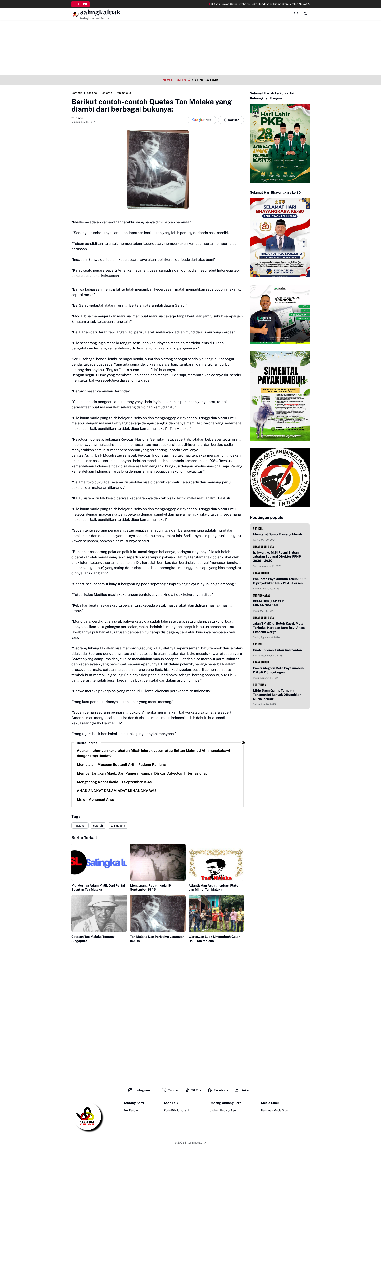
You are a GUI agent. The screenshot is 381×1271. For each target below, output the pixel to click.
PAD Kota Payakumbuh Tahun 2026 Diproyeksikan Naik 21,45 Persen (280, 581)
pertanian (259, 684)
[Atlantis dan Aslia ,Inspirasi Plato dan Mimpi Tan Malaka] (216, 862)
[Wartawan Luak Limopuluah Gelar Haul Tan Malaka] (216, 913)
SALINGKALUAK (196, 1142)
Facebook (221, 1090)
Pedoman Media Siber (275, 1110)
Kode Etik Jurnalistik (177, 1110)
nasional (80, 825)
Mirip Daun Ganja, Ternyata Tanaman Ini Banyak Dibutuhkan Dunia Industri (277, 695)
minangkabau (262, 595)
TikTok (196, 1090)
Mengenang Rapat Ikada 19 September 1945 (114, 782)
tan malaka (118, 825)
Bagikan (233, 119)
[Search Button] (306, 14)
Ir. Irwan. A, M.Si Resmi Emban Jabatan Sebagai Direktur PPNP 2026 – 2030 (277, 557)
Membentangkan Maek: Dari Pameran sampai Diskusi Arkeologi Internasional (142, 773)
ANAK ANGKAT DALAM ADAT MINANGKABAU (116, 791)
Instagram (142, 1090)
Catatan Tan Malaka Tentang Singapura (93, 939)
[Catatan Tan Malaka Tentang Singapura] (99, 913)
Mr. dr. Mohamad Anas (95, 799)
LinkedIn (247, 1090)
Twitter (173, 1090)
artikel (258, 528)
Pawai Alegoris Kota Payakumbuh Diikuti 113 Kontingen (278, 670)
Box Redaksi (131, 1110)
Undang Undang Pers (223, 1110)
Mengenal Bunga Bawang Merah (277, 534)
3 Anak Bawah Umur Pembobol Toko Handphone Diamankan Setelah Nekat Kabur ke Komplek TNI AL (248, 4)
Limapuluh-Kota (263, 546)
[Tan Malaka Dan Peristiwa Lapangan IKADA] (158, 913)
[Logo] (87, 1117)
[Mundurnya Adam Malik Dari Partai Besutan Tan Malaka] (99, 862)
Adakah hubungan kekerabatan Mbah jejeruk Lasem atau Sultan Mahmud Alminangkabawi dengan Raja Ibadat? (153, 753)
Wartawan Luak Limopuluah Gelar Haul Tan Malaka (214, 939)
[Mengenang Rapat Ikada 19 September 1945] (158, 862)
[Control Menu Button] (296, 14)
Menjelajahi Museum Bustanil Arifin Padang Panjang (121, 764)
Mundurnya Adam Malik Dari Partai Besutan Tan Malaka (98, 888)
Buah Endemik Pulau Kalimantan (277, 650)
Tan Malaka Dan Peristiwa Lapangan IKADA (157, 939)
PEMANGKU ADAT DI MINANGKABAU (269, 603)
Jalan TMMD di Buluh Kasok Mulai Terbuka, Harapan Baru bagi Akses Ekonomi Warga (279, 628)
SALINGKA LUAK (205, 80)
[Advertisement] (190, 28)
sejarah (98, 825)
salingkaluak (100, 12)
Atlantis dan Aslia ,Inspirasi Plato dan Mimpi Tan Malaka (213, 888)
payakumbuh (261, 573)
